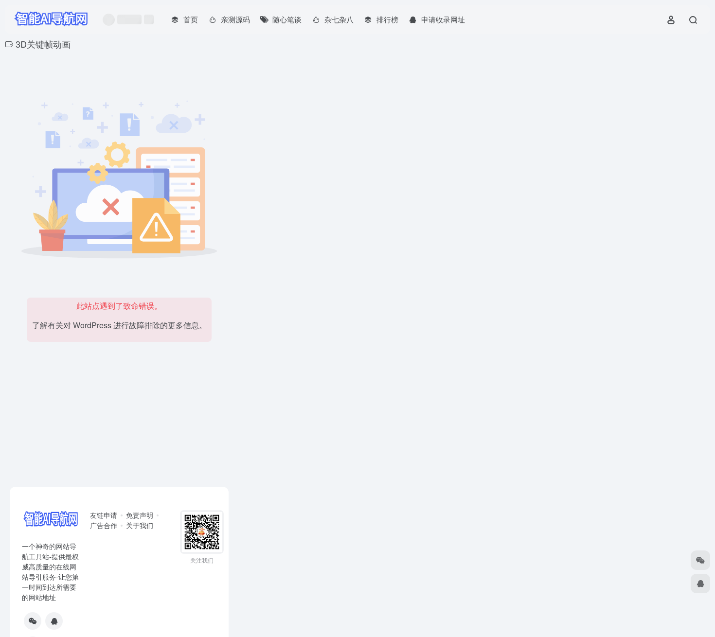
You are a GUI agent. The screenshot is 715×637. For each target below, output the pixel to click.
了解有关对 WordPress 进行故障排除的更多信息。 (119, 325)
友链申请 (103, 515)
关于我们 (139, 525)
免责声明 (139, 515)
